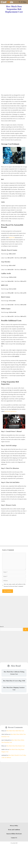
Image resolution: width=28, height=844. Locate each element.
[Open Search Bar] (19, 2)
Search (2, 626)
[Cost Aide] (7, 2)
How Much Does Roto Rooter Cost (15, 746)
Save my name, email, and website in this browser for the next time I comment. (14, 585)
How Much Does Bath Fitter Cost (15, 730)
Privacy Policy (14, 825)
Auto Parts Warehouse (10, 411)
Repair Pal (11, 237)
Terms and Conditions (14, 829)
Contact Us (14, 837)
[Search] (25, 629)
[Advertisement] (14, 27)
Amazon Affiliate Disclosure (14, 833)
